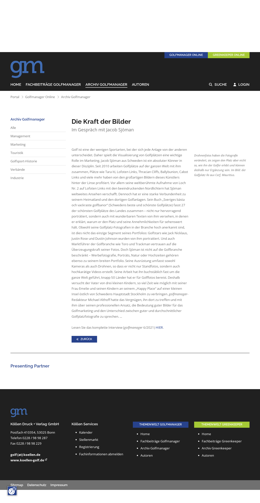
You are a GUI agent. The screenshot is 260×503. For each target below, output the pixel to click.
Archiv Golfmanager (106, 84)
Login (241, 84)
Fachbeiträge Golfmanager (53, 84)
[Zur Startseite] (27, 67)
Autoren (140, 84)
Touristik (16, 153)
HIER (159, 327)
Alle (13, 127)
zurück (86, 339)
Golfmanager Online (40, 97)
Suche (218, 84)
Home (15, 84)
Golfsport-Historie (23, 161)
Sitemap (16, 485)
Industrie (17, 178)
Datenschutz (36, 485)
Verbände (17, 169)
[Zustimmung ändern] (12, 490)
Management (20, 136)
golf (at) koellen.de (25, 454)
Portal (14, 97)
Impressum (59, 485)
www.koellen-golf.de (27, 460)
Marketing (18, 144)
